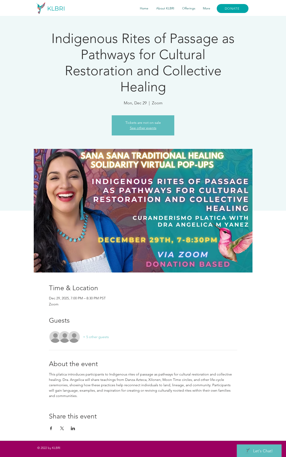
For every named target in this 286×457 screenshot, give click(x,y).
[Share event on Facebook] (51, 428)
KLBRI (56, 8)
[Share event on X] (62, 428)
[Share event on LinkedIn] (73, 428)
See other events (143, 128)
